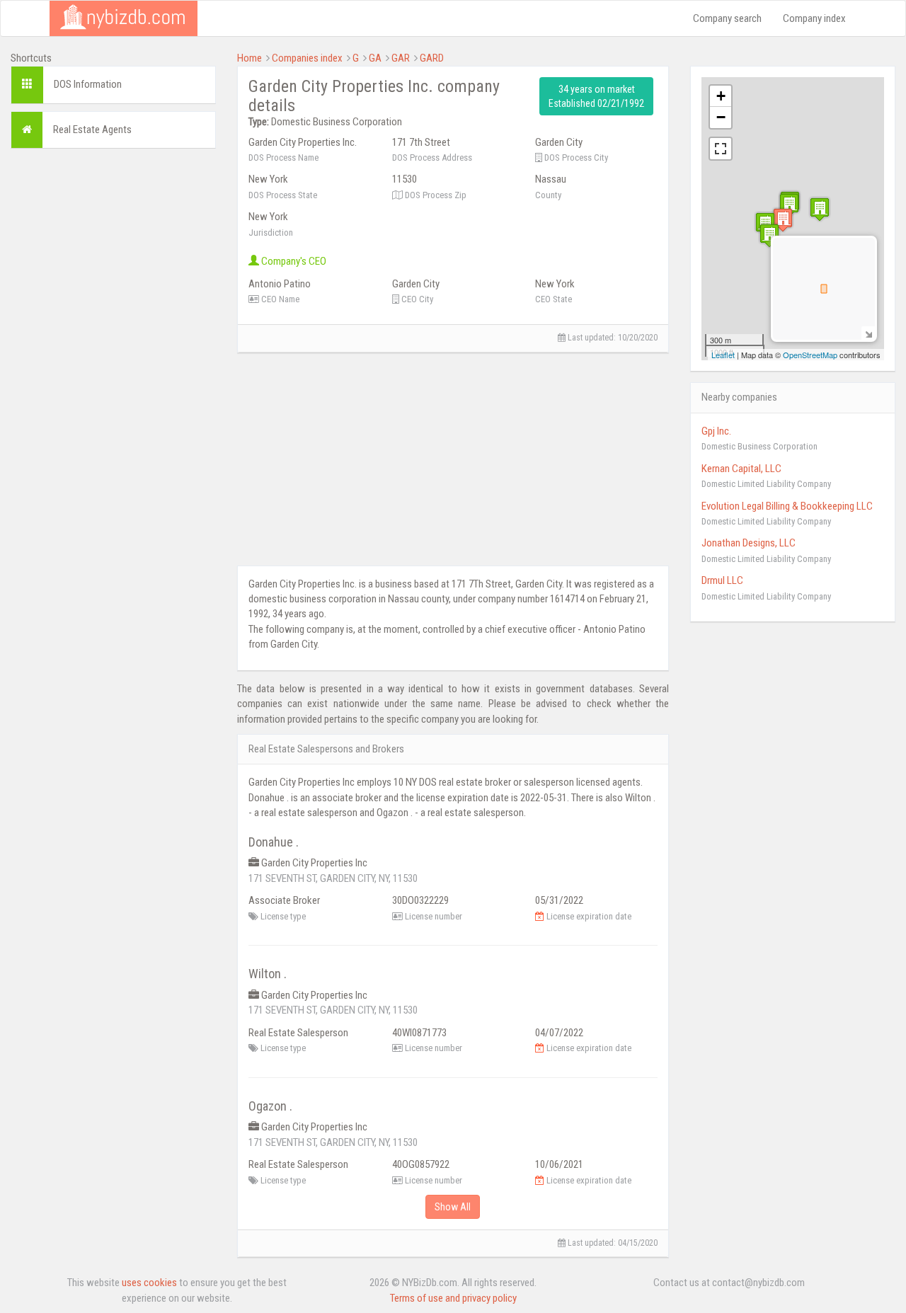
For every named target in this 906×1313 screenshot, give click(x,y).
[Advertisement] (113, 371)
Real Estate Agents (92, 129)
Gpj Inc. (716, 431)
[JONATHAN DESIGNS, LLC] (769, 235)
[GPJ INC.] (789, 205)
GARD (432, 58)
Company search (727, 18)
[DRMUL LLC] (819, 209)
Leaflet (723, 354)
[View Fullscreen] (720, 148)
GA (375, 58)
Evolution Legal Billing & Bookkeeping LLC (787, 506)
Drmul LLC (722, 580)
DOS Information (88, 84)
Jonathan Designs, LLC (748, 543)
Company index (814, 18)
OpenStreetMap (810, 354)
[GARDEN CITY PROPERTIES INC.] (783, 220)
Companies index (307, 58)
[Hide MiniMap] (868, 333)
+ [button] (721, 96)
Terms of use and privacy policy (453, 1298)
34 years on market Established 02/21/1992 (596, 96)
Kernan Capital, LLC (741, 468)
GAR (400, 58)
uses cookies (149, 1282)
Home (249, 58)
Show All (453, 1206)
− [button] (721, 117)
